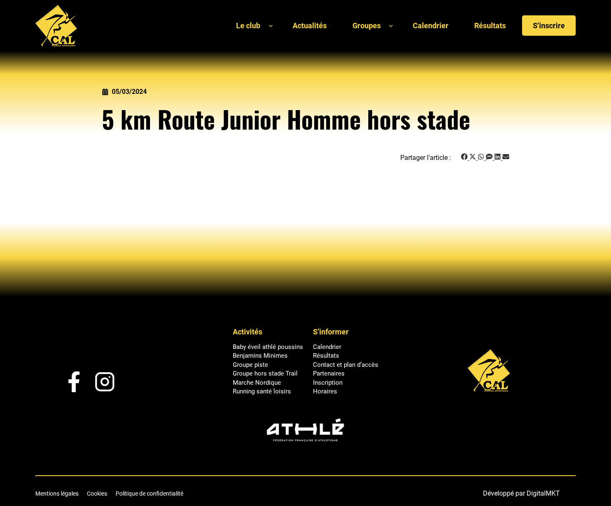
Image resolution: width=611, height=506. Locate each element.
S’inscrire (549, 25)
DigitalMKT (543, 493)
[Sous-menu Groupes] (391, 25)
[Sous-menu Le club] (271, 25)
